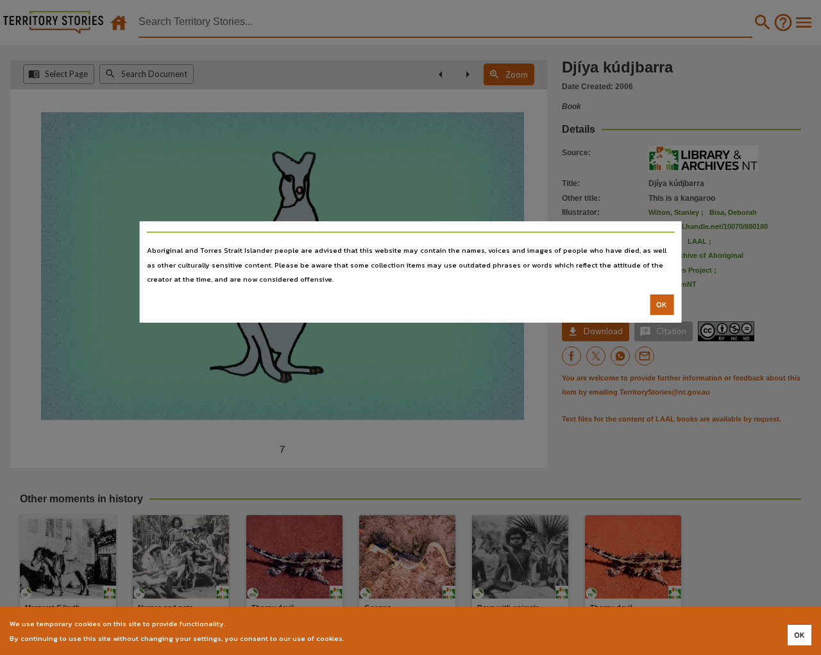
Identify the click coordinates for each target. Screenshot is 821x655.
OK (661, 304)
